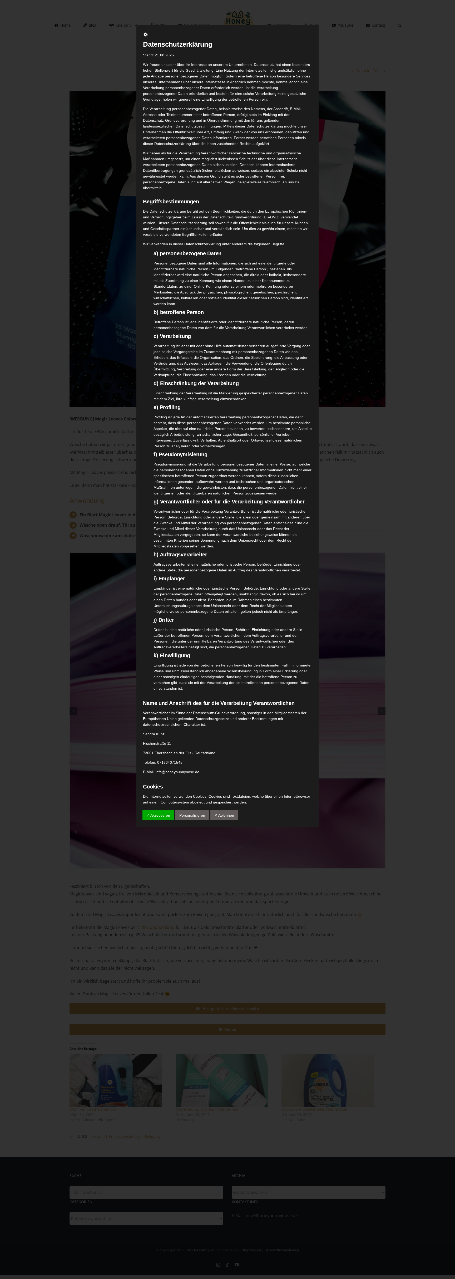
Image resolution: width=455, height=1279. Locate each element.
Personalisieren (192, 815)
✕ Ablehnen (224, 815)
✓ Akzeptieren (158, 815)
